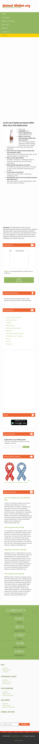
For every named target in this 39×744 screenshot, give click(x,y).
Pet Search (6, 17)
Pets (2, 665)
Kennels (5, 28)
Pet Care (8, 339)
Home (4, 14)
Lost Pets (5, 672)
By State (5, 668)
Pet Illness (9, 344)
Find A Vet (5, 25)
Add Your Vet (7, 683)
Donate (4, 35)
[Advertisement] (19, 58)
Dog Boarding (10, 325)
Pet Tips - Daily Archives (13, 317)
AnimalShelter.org (16, 736)
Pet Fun (8, 341)
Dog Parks (9, 331)
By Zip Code (6, 670)
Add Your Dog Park (8, 707)
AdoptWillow (19, 280)
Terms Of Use (18, 740)
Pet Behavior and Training (14, 336)
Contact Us (6, 32)
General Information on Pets (15, 333)
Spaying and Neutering (13, 328)
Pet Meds (9, 323)
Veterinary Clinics (11, 320)
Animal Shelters (8, 21)
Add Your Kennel (8, 695)
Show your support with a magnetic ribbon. (17, 481)
